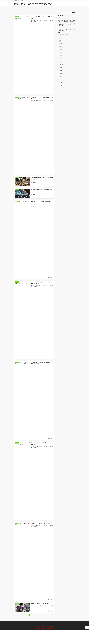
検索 (58, 10)
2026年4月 (61, 40)
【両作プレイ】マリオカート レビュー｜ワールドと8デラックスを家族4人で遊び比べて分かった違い (66, 26)
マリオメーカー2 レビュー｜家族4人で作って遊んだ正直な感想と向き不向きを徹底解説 (66, 24)
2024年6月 (61, 70)
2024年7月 (61, 68)
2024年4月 (61, 73)
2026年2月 (61, 43)
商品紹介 (60, 86)
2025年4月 (61, 56)
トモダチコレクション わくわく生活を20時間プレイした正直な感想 (66, 30)
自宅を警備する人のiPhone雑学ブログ (33, 3)
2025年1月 (60, 61)
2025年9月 (61, 49)
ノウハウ (60, 85)
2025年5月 (61, 55)
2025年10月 (61, 47)
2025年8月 (61, 50)
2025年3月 (61, 58)
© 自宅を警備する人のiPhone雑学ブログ (41, 628)
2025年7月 (61, 52)
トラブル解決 (61, 82)
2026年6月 (61, 38)
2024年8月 (61, 67)
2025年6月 (61, 53)
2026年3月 (61, 41)
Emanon (52, 628)
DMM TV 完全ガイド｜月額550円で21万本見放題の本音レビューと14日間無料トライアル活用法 (66, 21)
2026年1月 (60, 44)
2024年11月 (61, 62)
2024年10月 (61, 64)
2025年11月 (61, 46)
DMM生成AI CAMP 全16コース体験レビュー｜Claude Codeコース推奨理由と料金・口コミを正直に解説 (66, 17)
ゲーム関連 (60, 80)
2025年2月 (61, 59)
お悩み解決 (60, 83)
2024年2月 (61, 76)
